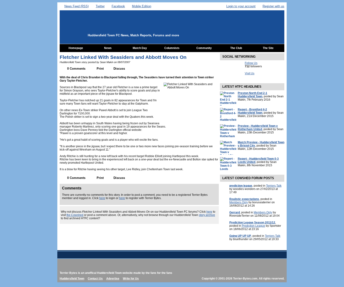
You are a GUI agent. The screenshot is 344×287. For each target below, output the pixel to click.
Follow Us (251, 63)
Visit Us (249, 73)
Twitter (100, 6)
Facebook (118, 6)
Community (204, 48)
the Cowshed (74, 215)
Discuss (119, 68)
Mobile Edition (141, 6)
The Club (236, 48)
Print (100, 68)
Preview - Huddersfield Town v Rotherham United (258, 127)
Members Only (238, 202)
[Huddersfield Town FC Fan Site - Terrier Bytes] (115, 27)
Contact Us (95, 278)
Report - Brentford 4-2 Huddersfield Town (252, 111)
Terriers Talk (274, 185)
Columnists (171, 48)
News (108, 48)
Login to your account (241, 6)
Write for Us (131, 278)
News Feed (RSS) (76, 6)
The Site (268, 48)
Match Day (140, 48)
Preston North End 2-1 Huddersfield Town (252, 94)
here (102, 198)
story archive (207, 215)
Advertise (112, 278)
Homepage (76, 48)
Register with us (273, 6)
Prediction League (253, 225)
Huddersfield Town (72, 278)
